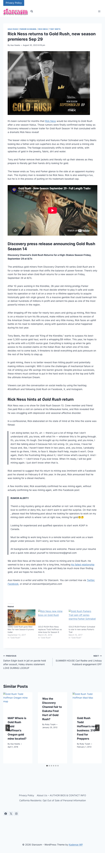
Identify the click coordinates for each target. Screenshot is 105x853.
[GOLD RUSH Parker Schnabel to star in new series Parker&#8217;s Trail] (82, 617)
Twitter (90, 580)
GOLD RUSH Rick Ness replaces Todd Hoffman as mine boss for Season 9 (50, 629)
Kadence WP (76, 844)
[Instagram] (16, 813)
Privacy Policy (14, 2)
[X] (11, 813)
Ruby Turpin (50, 724)
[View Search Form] (31, 11)
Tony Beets (55, 29)
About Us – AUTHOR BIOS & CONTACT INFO (61, 795)
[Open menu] (99, 11)
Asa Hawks (15, 45)
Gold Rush (13, 29)
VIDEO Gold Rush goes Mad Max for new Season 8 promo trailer (21, 629)
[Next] (97, 728)
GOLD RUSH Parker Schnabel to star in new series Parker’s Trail (82, 629)
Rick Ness (43, 29)
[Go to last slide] (7, 728)
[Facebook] (5, 813)
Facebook (13, 584)
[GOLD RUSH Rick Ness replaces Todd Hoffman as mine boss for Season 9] (52, 617)
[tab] (47, 765)
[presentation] (17, 702)
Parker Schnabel (28, 29)
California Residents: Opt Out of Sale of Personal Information (52, 800)
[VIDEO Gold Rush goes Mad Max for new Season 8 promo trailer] (21, 617)
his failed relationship (82, 564)
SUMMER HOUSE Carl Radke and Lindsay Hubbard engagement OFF (79, 660)
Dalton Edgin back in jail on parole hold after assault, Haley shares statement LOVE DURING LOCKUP (24, 662)
